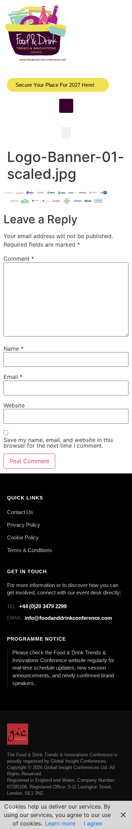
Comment (19, 258)
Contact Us (20, 512)
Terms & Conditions (29, 550)
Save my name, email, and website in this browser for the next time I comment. (58, 442)
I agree (93, 823)
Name (14, 348)
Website (14, 405)
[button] (66, 133)
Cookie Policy (23, 537)
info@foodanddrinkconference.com (59, 618)
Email (13, 377)
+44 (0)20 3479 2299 (37, 606)
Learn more (60, 823)
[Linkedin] (66, 106)
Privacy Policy (23, 525)
